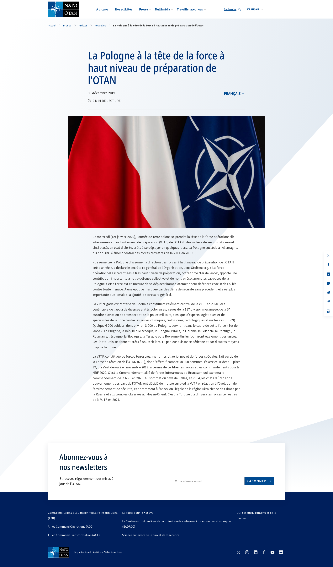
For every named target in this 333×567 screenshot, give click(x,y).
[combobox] (255, 9)
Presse (143, 9)
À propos (102, 9)
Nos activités (123, 9)
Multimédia (162, 9)
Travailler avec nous (190, 9)
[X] (328, 255)
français (232, 93)
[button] (255, 9)
